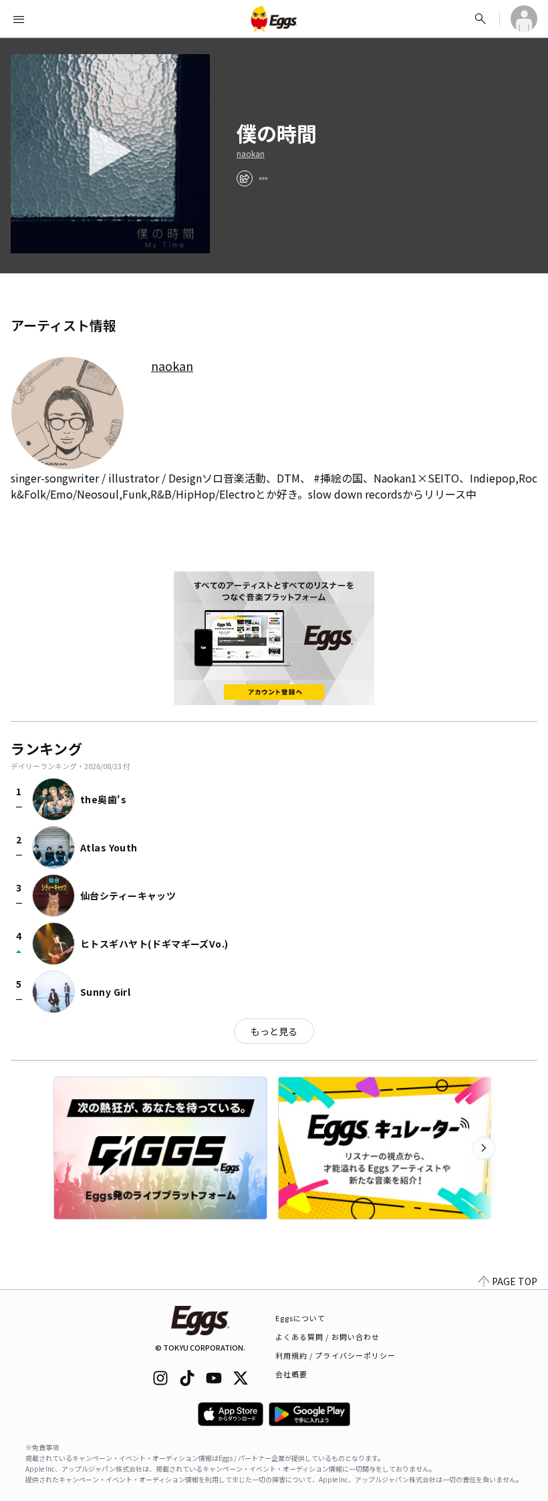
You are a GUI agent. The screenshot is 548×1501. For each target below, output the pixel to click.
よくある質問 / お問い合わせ (327, 1336)
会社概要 (291, 1374)
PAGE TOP (514, 1281)
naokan (251, 153)
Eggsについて (300, 1318)
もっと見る (274, 1031)
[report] (263, 178)
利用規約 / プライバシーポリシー (335, 1355)
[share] (245, 178)
